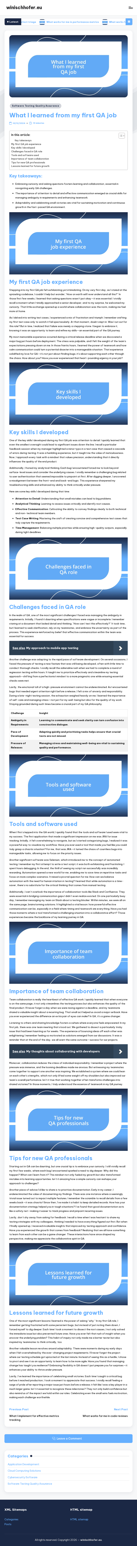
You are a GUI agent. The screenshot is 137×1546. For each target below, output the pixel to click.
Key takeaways (23, 140)
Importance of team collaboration (30, 158)
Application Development (23, 1464)
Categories (11, 1519)
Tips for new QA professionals (28, 162)
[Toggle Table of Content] (120, 136)
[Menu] (130, 8)
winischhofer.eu (24, 7)
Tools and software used (25, 155)
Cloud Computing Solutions (24, 1470)
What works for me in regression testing (104, 21)
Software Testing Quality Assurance (35, 105)
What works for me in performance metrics (43, 21)
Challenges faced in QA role (26, 151)
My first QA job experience (26, 144)
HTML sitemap (79, 1519)
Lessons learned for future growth (30, 166)
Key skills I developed (23, 147)
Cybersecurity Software (22, 1477)
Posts (7, 1524)
